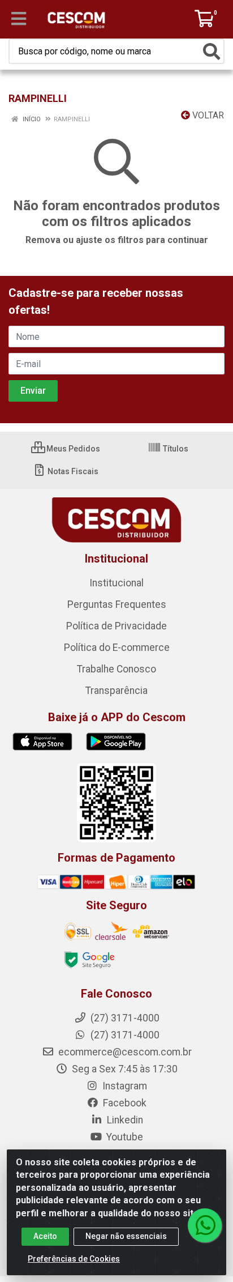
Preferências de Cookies (74, 1258)
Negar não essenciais (126, 1236)
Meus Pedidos (72, 448)
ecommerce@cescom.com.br (124, 1052)
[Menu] (18, 18)
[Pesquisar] (211, 51)
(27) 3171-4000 (123, 1035)
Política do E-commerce (117, 647)
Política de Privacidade (116, 626)
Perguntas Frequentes (116, 604)
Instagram (123, 1086)
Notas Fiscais (72, 471)
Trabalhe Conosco (116, 669)
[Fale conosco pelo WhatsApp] (205, 1225)
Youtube (123, 1137)
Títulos (174, 448)
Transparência (116, 690)
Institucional (116, 583)
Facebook (123, 1103)
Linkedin (124, 1120)
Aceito (45, 1236)
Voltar (207, 115)
